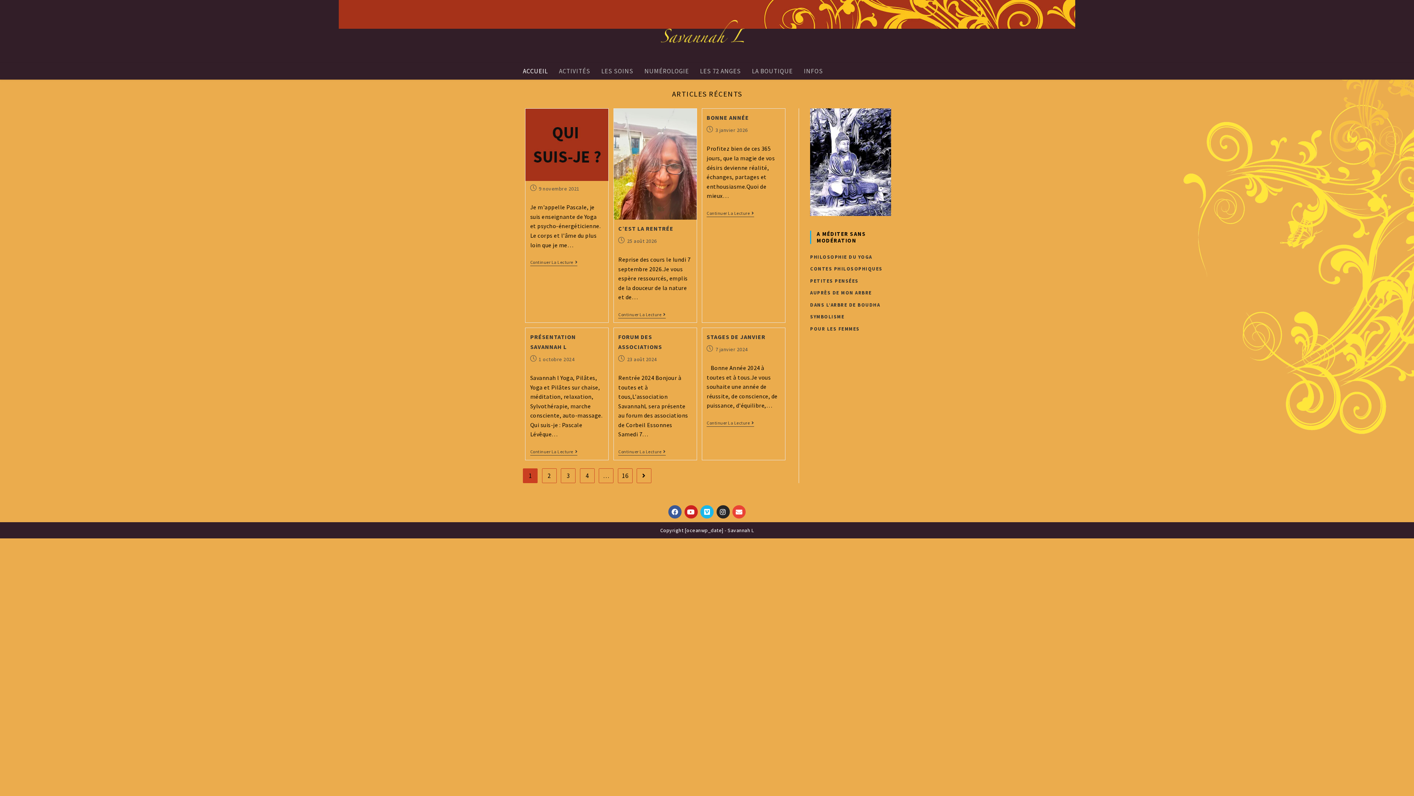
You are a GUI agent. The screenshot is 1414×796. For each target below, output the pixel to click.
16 (625, 476)
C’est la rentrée (645, 228)
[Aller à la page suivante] (644, 475)
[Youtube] (691, 512)
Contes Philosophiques (846, 269)
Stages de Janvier (736, 337)
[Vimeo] (707, 512)
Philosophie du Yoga (841, 257)
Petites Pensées (834, 281)
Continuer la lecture (551, 262)
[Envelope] (739, 512)
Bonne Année (728, 117)
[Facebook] (675, 512)
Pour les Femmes (835, 329)
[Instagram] (723, 512)
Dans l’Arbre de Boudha (845, 305)
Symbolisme (827, 317)
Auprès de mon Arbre (841, 293)
